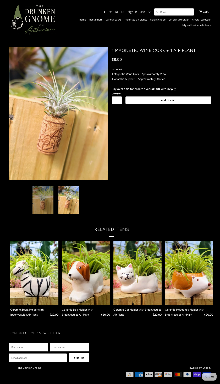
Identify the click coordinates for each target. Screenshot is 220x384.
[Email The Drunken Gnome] (122, 12)
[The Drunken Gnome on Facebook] (104, 12)
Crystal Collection (201, 20)
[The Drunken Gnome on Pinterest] (110, 12)
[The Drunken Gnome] (33, 20)
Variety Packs (113, 20)
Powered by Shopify (199, 367)
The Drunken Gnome (30, 367)
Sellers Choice (158, 20)
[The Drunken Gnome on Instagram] (116, 12)
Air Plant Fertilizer (179, 20)
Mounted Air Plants (136, 20)
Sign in (132, 12)
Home (82, 20)
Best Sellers (95, 20)
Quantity (116, 93)
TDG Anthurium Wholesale (196, 25)
